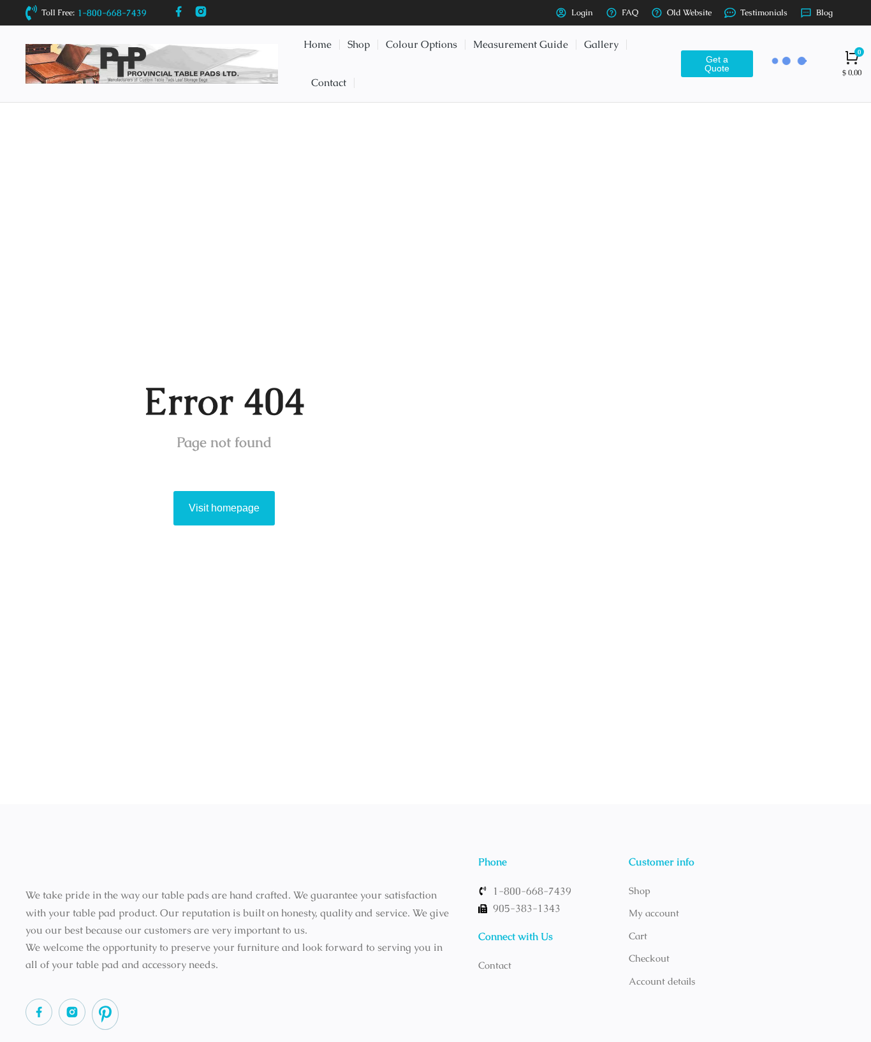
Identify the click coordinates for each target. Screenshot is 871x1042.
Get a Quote (717, 63)
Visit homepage (224, 508)
